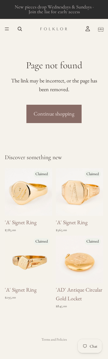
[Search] (19, 29)
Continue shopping (54, 113)
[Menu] (7, 29)
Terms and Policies (54, 339)
